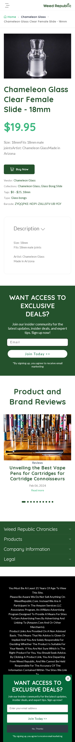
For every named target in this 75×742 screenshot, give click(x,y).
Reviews (37, 462)
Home (12, 17)
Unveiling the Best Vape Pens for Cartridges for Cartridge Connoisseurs (37, 473)
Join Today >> (37, 354)
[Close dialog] (68, 678)
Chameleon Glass (33, 17)
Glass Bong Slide (51, 186)
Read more (37, 490)
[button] (24, 502)
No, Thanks (37, 728)
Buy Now (22, 169)
